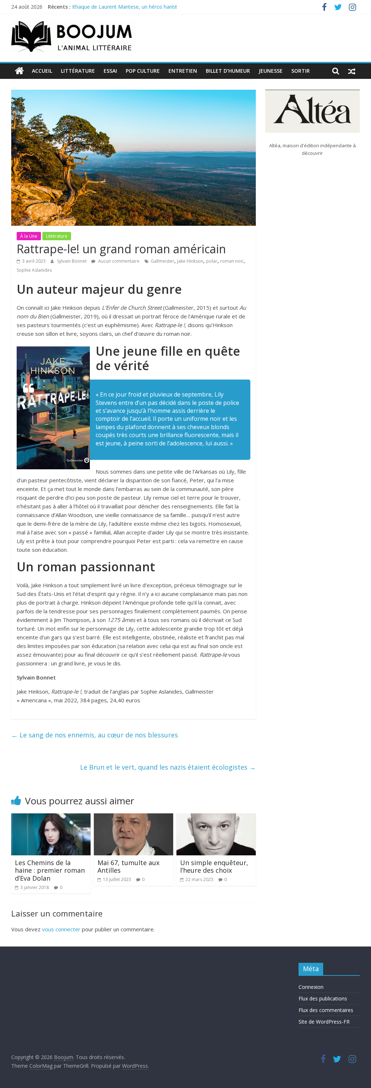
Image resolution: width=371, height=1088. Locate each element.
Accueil (42, 70)
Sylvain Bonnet (72, 261)
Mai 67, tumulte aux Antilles (128, 866)
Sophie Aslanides (34, 270)
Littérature (78, 70)
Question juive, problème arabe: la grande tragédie (131, 6)
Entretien (182, 70)
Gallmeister (162, 261)
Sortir (300, 70)
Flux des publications (323, 998)
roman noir (231, 261)
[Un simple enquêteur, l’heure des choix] (216, 818)
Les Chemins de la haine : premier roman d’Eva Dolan (50, 870)
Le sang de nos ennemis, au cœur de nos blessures (94, 735)
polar (211, 261)
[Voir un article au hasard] (352, 71)
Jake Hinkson (190, 261)
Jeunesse (271, 70)
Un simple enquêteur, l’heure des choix (214, 866)
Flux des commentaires (326, 1010)
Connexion (311, 986)
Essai (110, 70)
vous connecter (61, 929)
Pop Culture (143, 70)
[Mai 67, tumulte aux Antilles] (134, 818)
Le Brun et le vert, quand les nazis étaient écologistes (168, 767)
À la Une (28, 236)
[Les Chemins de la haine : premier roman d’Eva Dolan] (51, 818)
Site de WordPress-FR (324, 1021)
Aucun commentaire (118, 261)
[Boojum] (19, 71)
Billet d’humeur (228, 70)
